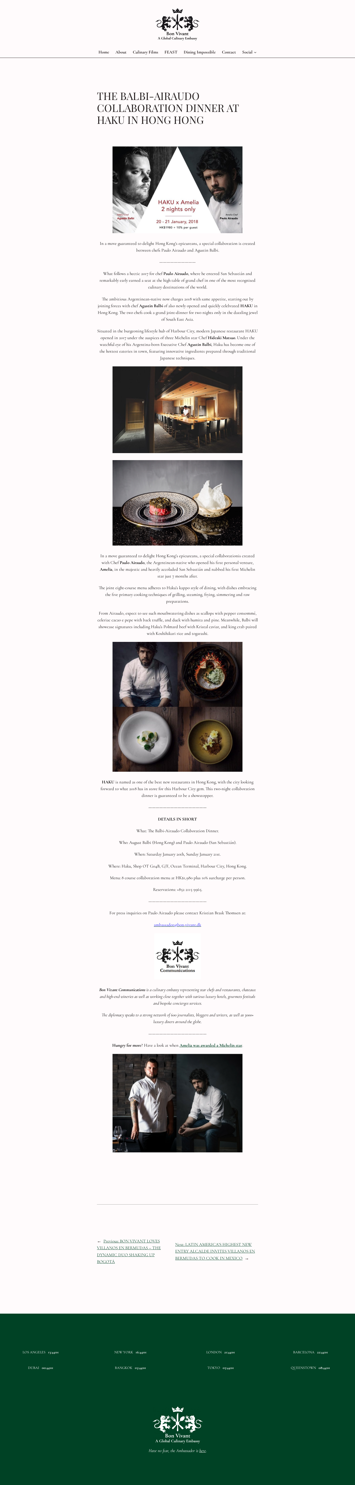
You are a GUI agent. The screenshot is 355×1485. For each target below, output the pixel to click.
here (202, 1450)
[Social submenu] (255, 52)
